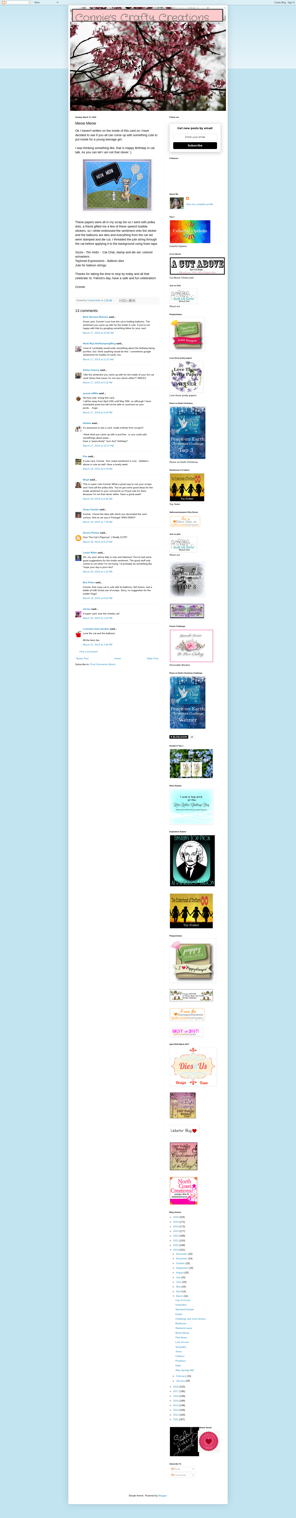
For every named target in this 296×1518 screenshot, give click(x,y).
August (180, 1272)
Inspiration (181, 1304)
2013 (176, 1410)
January (181, 1380)
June (179, 1282)
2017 (176, 1391)
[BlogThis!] (124, 300)
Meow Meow (182, 1332)
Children (179, 1356)
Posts (177, 1469)
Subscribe (195, 145)
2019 (176, 1249)
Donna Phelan (91, 532)
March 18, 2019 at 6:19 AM (97, 468)
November (182, 1258)
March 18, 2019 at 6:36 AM (97, 498)
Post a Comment (88, 651)
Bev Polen (89, 582)
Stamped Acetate (184, 1309)
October (181, 1263)
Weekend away (183, 1328)
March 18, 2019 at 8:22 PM (97, 598)
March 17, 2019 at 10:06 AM (98, 332)
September (182, 1268)
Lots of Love (182, 1342)
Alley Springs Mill (184, 1370)
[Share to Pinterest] (133, 300)
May (178, 1286)
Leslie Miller (90, 552)
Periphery (180, 1360)
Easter (178, 1314)
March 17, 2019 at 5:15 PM (97, 382)
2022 (176, 1235)
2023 (176, 1231)
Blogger (162, 1495)
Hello (178, 1365)
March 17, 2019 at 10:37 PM (98, 445)
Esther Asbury (91, 370)
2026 (176, 1217)
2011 (176, 1419)
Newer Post (82, 658)
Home (117, 658)
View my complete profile (199, 204)
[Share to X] (127, 300)
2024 (176, 1226)
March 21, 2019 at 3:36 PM (97, 644)
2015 (176, 1400)
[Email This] (120, 300)
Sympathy (180, 1347)
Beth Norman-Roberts (95, 317)
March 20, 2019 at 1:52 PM (97, 618)
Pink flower (181, 1337)
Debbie (87, 423)
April (179, 1291)
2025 (176, 1221)
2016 (176, 1396)
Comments (180, 1475)
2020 (176, 1245)
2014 (176, 1405)
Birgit (86, 479)
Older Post (152, 658)
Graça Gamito (91, 509)
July (178, 1277)
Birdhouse (180, 1323)
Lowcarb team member (96, 628)
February (181, 1376)
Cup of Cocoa (182, 1300)
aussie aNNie (90, 393)
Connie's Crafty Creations (142, 18)
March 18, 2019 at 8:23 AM (97, 541)
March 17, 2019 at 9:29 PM (97, 412)
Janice (87, 609)
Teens (178, 1351)
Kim (85, 456)
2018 (176, 1386)
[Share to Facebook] (130, 300)
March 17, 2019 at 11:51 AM (98, 359)
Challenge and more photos (190, 1318)
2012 (176, 1414)
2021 (176, 1240)
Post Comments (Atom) (102, 664)
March (180, 1296)
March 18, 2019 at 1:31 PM (97, 571)
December (182, 1253)
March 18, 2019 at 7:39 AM (97, 522)
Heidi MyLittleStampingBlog (99, 343)
